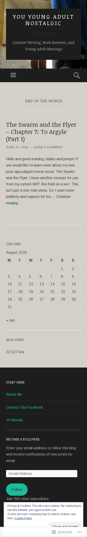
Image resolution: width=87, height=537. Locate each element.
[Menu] (13, 75)
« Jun (10, 320)
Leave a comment (48, 147)
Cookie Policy (23, 518)
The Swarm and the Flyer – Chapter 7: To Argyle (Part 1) (41, 131)
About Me (14, 394)
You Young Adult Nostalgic (43, 20)
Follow (17, 490)
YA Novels (14, 420)
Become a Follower (22, 439)
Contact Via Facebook (24, 407)
